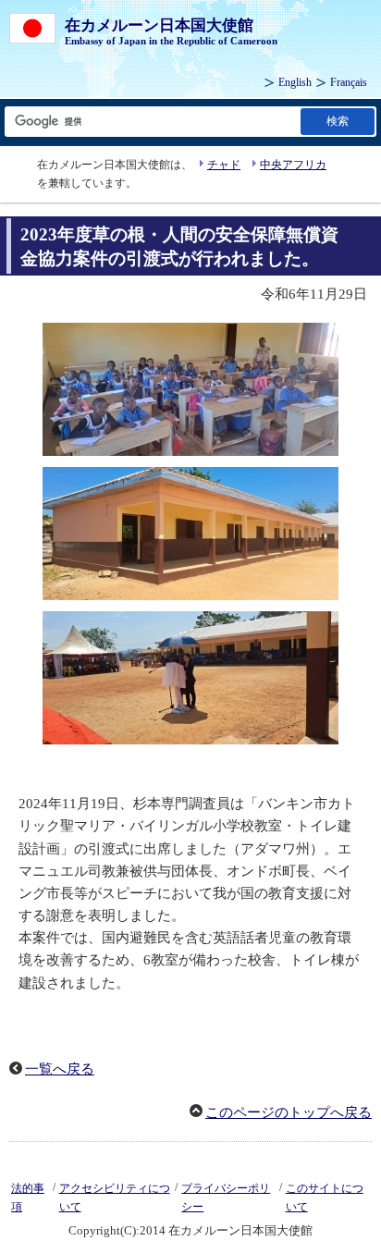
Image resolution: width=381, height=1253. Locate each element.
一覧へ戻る (59, 1069)
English (295, 82)
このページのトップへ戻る (288, 1112)
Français (348, 82)
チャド (223, 164)
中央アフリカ (293, 164)
